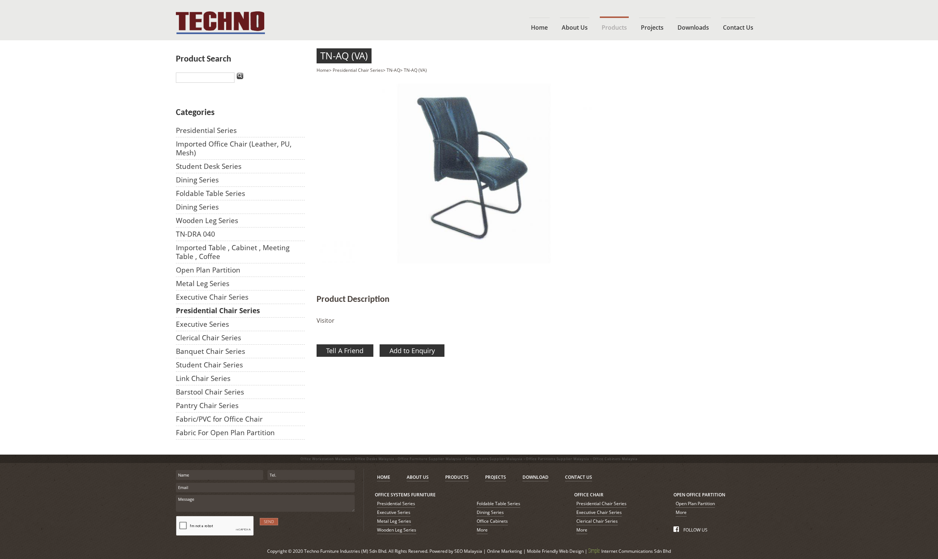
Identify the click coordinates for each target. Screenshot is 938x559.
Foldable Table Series (210, 193)
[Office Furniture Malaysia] (220, 32)
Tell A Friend (344, 350)
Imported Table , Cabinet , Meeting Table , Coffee (232, 252)
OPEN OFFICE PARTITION (699, 495)
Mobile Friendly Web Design (555, 551)
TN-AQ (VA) (344, 55)
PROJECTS (495, 477)
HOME (383, 477)
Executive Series (202, 324)
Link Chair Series (203, 378)
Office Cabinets (492, 521)
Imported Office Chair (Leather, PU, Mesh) (234, 148)
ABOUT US (418, 477)
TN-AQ (393, 70)
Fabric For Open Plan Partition (225, 432)
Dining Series (197, 180)
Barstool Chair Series (210, 392)
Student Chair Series (209, 365)
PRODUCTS (457, 477)
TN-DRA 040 (195, 234)
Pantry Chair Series (207, 405)
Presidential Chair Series (218, 310)
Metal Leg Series (202, 283)
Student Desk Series (208, 166)
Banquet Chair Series (210, 351)
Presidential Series (206, 130)
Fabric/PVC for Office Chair (219, 419)
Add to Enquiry (412, 350)
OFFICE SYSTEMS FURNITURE (405, 495)
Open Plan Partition (208, 270)
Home (323, 70)
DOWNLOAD (535, 477)
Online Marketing (504, 551)
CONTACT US (578, 477)
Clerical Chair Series (208, 338)
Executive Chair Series (212, 297)
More (482, 530)
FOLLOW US (694, 530)
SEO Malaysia (468, 551)
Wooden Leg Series (207, 220)
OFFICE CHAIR (588, 495)
